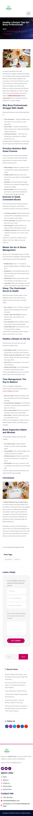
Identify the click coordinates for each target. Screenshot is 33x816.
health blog (8, 559)
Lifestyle (16, 559)
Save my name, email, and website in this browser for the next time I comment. (16, 616)
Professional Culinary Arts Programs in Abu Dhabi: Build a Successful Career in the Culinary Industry (16, 708)
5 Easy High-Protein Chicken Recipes (16, 691)
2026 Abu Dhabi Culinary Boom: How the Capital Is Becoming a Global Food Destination (16, 677)
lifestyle (9, 391)
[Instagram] (9, 768)
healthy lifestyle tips (14, 95)
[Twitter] (6, 768)
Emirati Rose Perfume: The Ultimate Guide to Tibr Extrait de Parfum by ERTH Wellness (15, 685)
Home (4, 29)
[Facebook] (2, 768)
